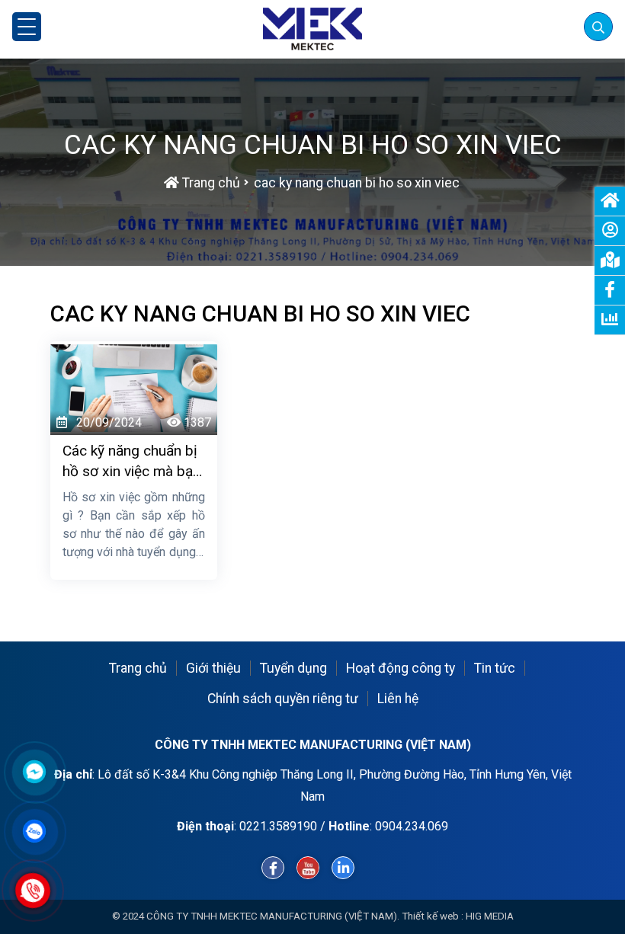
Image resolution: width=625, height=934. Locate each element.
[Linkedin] (343, 867)
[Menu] (26, 26)
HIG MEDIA (490, 916)
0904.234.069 (411, 826)
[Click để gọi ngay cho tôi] (33, 890)
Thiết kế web (430, 916)
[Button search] (598, 26)
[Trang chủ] (312, 29)
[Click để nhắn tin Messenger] (34, 771)
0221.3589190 (278, 826)
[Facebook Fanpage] (272, 867)
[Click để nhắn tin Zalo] (34, 831)
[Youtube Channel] (307, 867)
